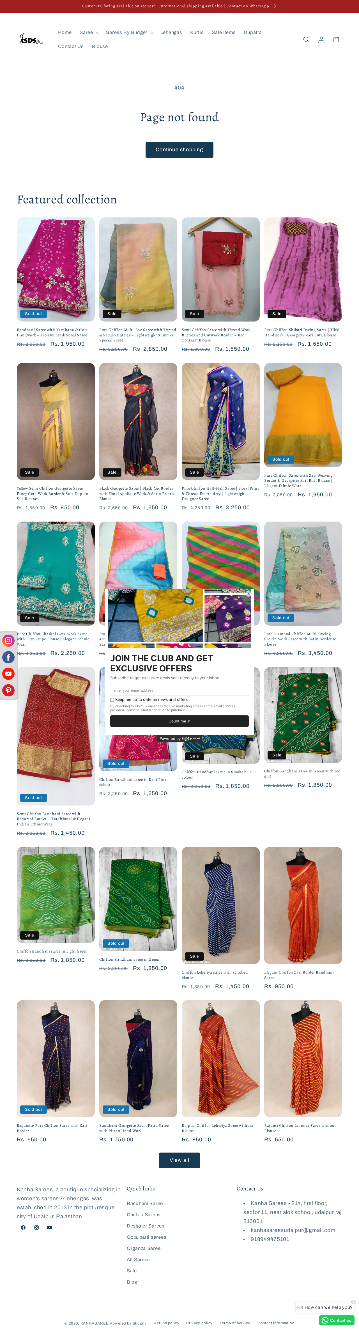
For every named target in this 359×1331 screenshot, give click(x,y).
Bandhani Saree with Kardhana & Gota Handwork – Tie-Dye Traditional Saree (52, 332)
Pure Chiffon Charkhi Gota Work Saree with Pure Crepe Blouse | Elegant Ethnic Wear (53, 639)
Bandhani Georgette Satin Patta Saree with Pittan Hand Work (134, 1128)
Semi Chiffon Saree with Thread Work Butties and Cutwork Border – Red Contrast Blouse (216, 335)
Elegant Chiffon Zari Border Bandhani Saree (299, 975)
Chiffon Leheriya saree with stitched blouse (215, 975)
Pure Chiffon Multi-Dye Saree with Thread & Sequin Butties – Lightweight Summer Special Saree (137, 335)
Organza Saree (143, 1248)
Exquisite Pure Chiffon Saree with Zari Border (52, 1128)
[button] (89, 33)
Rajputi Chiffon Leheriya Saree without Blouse (218, 1128)
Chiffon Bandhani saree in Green (129, 959)
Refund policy (166, 1323)
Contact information (275, 1323)
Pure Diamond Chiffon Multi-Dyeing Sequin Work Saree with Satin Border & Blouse (300, 639)
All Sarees (138, 1259)
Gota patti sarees (146, 1237)
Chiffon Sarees (144, 1214)
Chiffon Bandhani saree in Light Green (52, 951)
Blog (132, 1282)
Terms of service (235, 1323)
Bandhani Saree (145, 1203)
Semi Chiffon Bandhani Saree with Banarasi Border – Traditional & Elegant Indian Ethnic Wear (54, 819)
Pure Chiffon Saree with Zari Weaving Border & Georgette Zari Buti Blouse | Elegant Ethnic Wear (298, 480)
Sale (132, 1270)
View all (180, 1160)
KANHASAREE (94, 1323)
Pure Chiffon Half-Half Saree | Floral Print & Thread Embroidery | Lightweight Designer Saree (220, 493)
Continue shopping (179, 149)
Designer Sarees (146, 1226)
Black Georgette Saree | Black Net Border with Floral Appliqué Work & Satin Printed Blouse (137, 493)
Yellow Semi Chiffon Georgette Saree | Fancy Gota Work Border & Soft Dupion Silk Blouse (52, 493)
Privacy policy (199, 1323)
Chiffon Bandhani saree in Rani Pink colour (133, 782)
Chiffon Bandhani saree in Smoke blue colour (217, 774)
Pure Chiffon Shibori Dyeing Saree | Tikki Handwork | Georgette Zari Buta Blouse (302, 332)
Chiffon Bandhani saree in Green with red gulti (302, 773)
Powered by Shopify (128, 1323)
